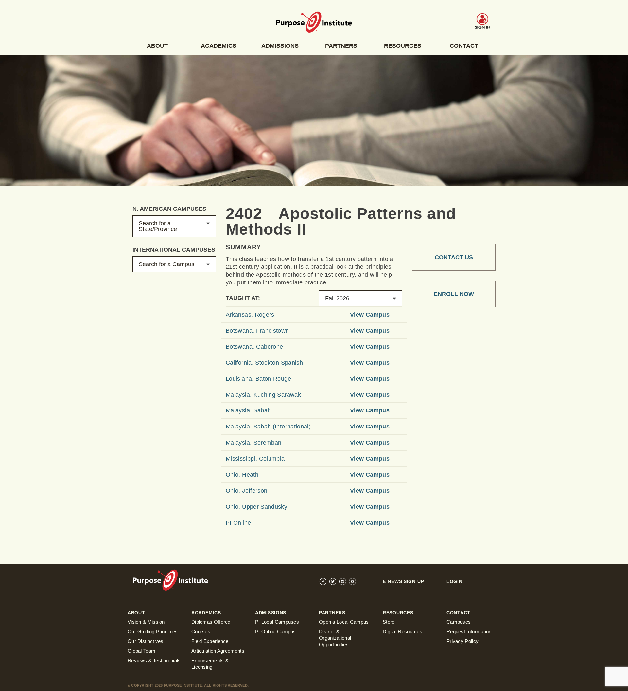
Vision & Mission (146, 622)
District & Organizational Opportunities (335, 638)
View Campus (370, 314)
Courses (200, 631)
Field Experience (210, 641)
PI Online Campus (275, 631)
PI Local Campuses (277, 622)
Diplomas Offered (211, 622)
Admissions (280, 46)
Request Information (469, 631)
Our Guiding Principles (153, 631)
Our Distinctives (146, 641)
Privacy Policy (462, 641)
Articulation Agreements (217, 651)
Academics (218, 46)
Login (454, 581)
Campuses (458, 622)
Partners (341, 46)
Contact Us (454, 257)
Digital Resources (402, 631)
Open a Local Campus (344, 622)
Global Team (141, 651)
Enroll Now (454, 294)
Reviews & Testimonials (154, 660)
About (157, 46)
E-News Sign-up (403, 581)
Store (389, 622)
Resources (402, 46)
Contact (464, 46)
